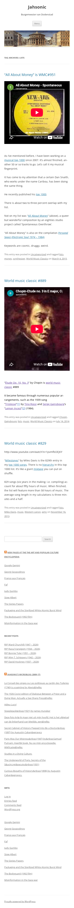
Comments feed (12, 805)
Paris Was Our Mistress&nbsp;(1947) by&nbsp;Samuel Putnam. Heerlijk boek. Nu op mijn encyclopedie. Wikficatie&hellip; (32, 743)
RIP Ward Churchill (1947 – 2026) (21, 644)
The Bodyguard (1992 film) (18, 616)
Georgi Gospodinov (14, 571)
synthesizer (19, 258)
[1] (18, 404)
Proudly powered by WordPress (20, 901)
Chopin (63, 417)
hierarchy (48, 464)
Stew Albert (10, 597)
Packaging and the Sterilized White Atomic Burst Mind (32, 610)
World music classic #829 (25, 443)
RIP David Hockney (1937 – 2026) (21, 661)
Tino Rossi (30, 404)
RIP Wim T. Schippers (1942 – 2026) (22, 657)
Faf (6, 584)
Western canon (33, 511)
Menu (37, 23)
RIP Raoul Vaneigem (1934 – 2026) (22, 648)
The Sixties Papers (14, 604)
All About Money (38, 215)
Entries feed (10, 800)
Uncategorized (38, 254)
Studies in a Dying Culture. (18, 753)
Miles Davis (10, 511)
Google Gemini (12, 565)
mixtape (38, 469)
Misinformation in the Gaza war (21, 623)
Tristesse (10, 404)
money (8, 258)
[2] (23, 408)
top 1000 (41, 194)
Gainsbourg (10, 421)
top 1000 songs (18, 464)
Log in (7, 796)
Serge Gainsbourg (53, 404)
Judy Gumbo (11, 591)
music (26, 421)
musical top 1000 (14, 160)
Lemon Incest (13, 408)
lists (61, 254)
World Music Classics (37, 258)
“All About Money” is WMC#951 (30, 74)
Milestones (11, 460)
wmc (44, 511)
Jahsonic (37, 7)
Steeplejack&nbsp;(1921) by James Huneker (27, 711)
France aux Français (14, 578)
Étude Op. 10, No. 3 (17, 382)
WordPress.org (12, 809)
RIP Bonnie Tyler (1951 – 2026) (20, 653)
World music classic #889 (25, 280)
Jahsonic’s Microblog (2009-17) (23, 674)
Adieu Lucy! (10, 704)
